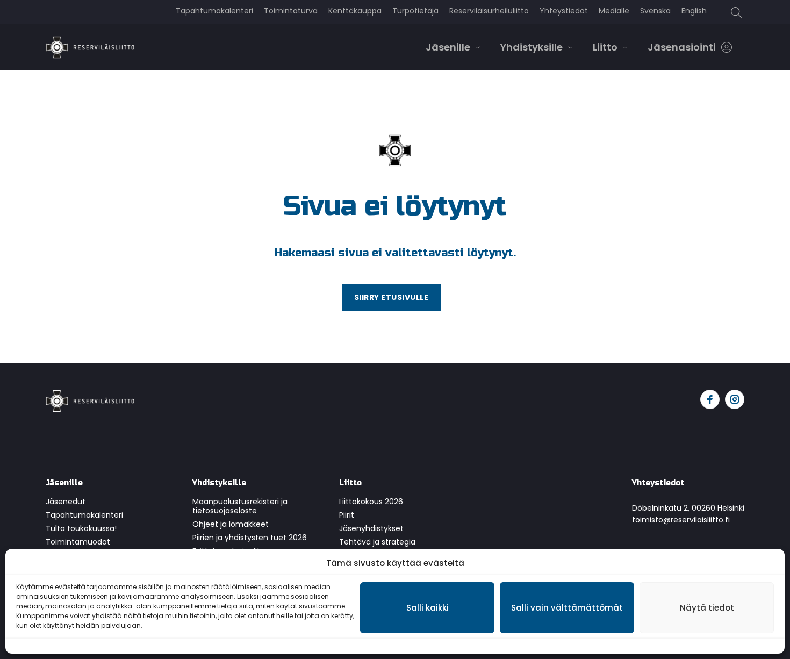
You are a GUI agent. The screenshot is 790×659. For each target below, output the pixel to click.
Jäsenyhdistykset (371, 528)
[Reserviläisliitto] (90, 400)
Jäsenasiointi (682, 47)
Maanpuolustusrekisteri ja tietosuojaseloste (240, 506)
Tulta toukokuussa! (81, 528)
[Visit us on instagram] (734, 399)
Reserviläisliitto (90, 47)
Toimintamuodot (78, 541)
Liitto (605, 47)
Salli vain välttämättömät (567, 607)
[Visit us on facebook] (710, 399)
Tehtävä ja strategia (377, 541)
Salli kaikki (427, 607)
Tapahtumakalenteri (84, 515)
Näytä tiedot (707, 607)
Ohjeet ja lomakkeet (230, 524)
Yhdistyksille (531, 47)
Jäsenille (448, 47)
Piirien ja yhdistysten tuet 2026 (249, 537)
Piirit (346, 515)
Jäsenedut (65, 501)
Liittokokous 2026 (371, 501)
